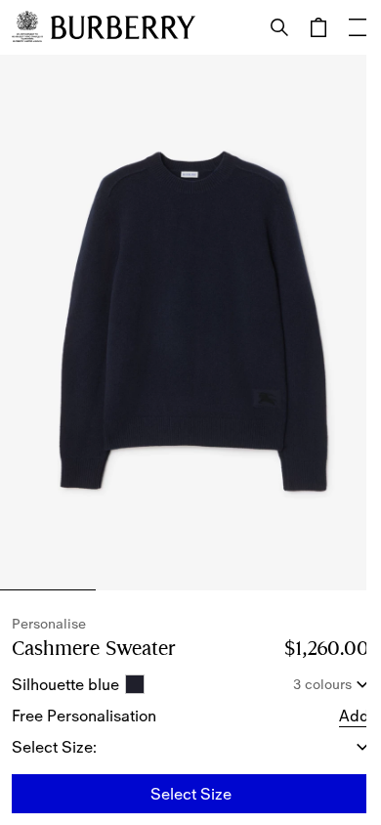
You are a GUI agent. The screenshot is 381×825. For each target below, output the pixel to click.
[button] (354, 715)
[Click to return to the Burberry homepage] (123, 27)
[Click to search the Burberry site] (279, 27)
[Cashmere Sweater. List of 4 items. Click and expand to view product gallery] (190, 322)
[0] (318, 27)
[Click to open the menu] (357, 27)
